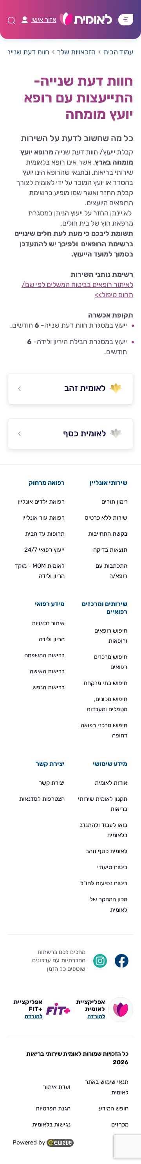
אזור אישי (43, 19)
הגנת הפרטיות (53, 1108)
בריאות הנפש (49, 687)
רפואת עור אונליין (43, 517)
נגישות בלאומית (51, 1124)
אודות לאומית (111, 782)
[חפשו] (121, 960)
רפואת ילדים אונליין (41, 501)
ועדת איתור (56, 1086)
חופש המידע (113, 1108)
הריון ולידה (52, 639)
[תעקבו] (100, 960)
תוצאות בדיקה (110, 549)
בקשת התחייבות (107, 533)
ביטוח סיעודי (112, 867)
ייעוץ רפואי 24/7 (44, 549)
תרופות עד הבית (45, 533)
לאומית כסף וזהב (106, 851)
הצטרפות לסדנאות (42, 798)
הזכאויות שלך (76, 52)
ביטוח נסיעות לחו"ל (103, 883)
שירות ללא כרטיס (106, 517)
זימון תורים (114, 501)
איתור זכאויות (48, 623)
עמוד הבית (118, 52)
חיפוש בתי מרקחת (105, 683)
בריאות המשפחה (44, 655)
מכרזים (119, 1124)
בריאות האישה (47, 671)
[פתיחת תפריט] (125, 19)
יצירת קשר (52, 782)
